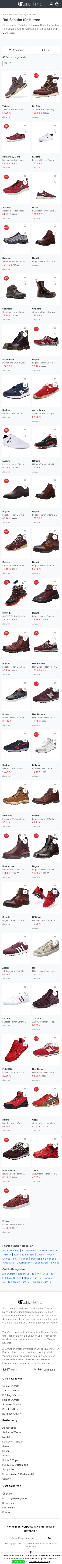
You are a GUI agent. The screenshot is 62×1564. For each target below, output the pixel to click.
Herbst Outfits (32, 1278)
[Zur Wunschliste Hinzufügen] (25, 74)
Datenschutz (45, 1363)
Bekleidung (20, 15)
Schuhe (32, 15)
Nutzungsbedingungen (15, 1499)
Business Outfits (41, 1282)
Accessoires (29, 1251)
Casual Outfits (26, 1274)
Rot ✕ (7, 63)
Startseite (7, 15)
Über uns (7, 1494)
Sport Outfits (21, 1282)
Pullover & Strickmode (43, 1259)
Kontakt (6, 1512)
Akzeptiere (18, 1562)
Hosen (50, 1255)
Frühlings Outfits (11, 1278)
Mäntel (7, 1255)
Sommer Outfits (11, 1404)
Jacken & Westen (48, 1251)
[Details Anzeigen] (25, 81)
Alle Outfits (8, 1274)
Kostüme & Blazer (24, 1255)
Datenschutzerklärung (39, 1562)
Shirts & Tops (20, 1259)
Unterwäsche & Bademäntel (32, 1263)
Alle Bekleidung (10, 1251)
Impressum (8, 1508)
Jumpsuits (8, 1263)
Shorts (6, 1259)
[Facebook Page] (30, 1552)
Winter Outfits (45, 1274)
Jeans (40, 1255)
